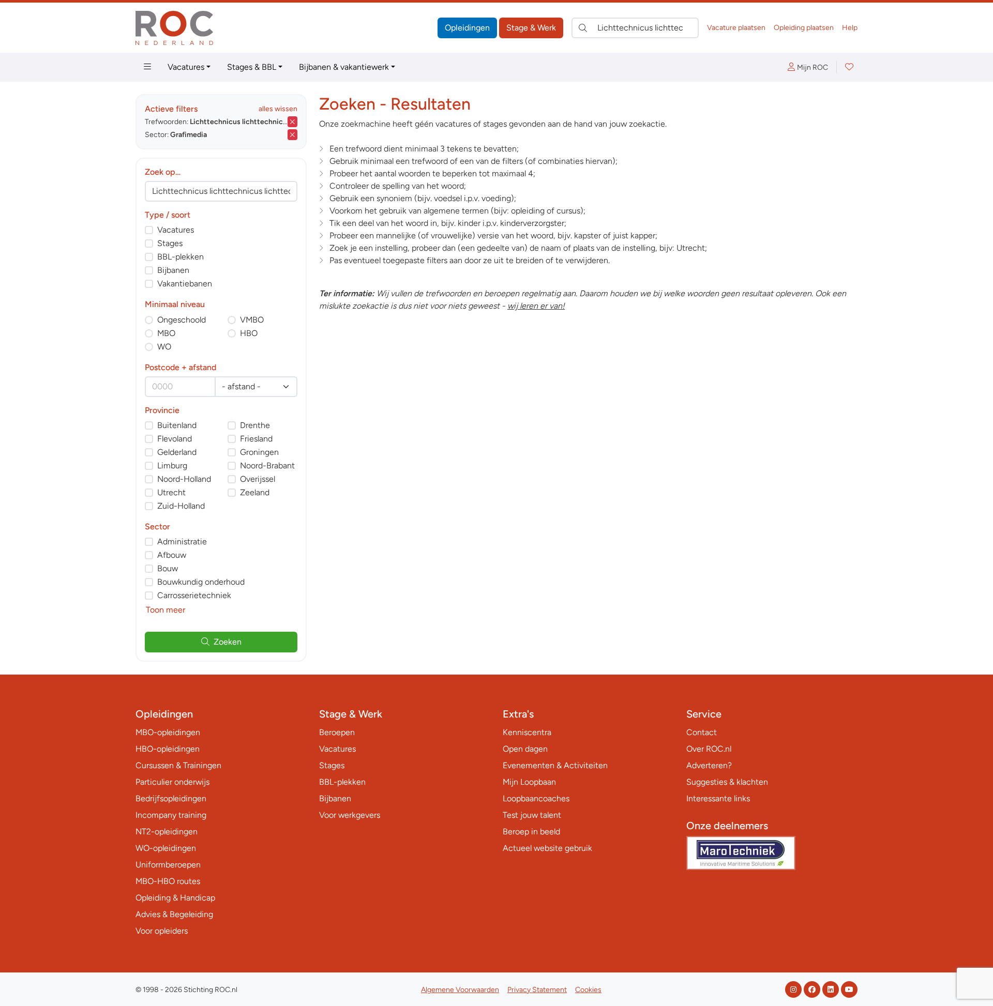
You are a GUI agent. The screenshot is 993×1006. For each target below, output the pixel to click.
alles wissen (278, 108)
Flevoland (174, 439)
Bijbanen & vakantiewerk (344, 67)
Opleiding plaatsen (804, 27)
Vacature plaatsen (736, 27)
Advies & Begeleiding (174, 914)
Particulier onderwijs (172, 782)
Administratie (182, 541)
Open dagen (525, 749)
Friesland (256, 439)
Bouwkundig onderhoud (201, 582)
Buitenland (177, 425)
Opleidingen (467, 28)
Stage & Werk (531, 28)
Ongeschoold (181, 320)
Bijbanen (173, 270)
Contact (701, 732)
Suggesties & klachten (727, 782)
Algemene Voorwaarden (460, 989)
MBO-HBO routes (168, 881)
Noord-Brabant (267, 465)
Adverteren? (709, 765)
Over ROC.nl (708, 749)
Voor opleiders (162, 931)
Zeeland (254, 492)
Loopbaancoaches (536, 798)
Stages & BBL (251, 67)
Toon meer (165, 610)
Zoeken (228, 642)
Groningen (259, 452)
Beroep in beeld (531, 831)
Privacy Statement (537, 989)
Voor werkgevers (349, 815)
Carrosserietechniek (194, 595)
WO (164, 347)
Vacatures (186, 67)
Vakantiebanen (184, 283)
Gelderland (177, 452)
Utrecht (171, 492)
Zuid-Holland (181, 506)
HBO (249, 333)
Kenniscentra (527, 732)
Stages (170, 243)
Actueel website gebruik (547, 848)
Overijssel (257, 479)
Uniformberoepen (168, 865)
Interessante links (718, 798)
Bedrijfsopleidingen (171, 798)
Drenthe (255, 425)
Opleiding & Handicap (175, 898)
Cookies (588, 989)
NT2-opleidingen (167, 831)
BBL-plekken (180, 257)
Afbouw (171, 555)
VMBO (252, 320)
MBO (166, 333)
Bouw (167, 568)
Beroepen (337, 732)
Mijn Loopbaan (529, 782)
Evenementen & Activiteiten (555, 765)
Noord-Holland (184, 479)
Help (849, 27)
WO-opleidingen (166, 848)
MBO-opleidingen (168, 732)
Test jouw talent (532, 815)
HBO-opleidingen (168, 749)
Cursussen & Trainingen (178, 765)
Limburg (172, 465)
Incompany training (171, 815)
